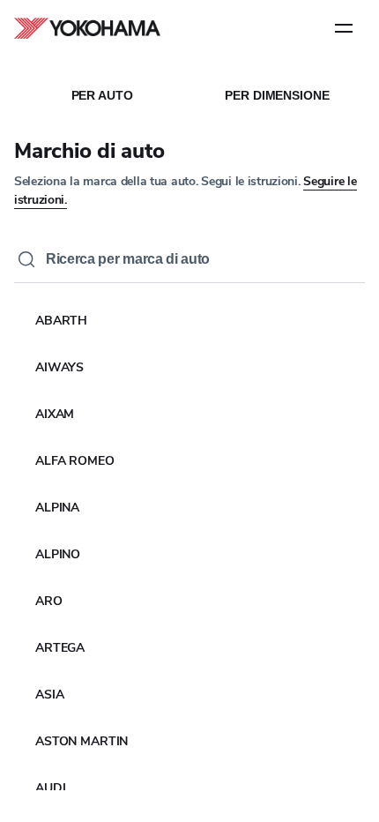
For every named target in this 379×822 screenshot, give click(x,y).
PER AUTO (102, 95)
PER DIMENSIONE (277, 95)
